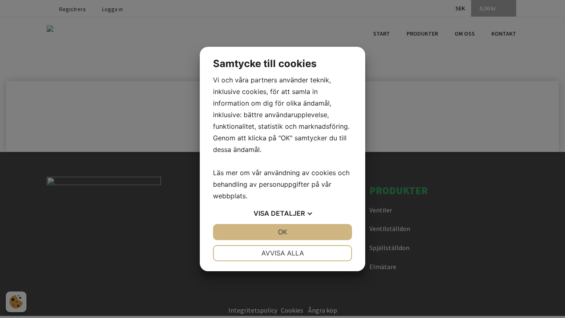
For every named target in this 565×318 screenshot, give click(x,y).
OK (282, 232)
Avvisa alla (282, 253)
